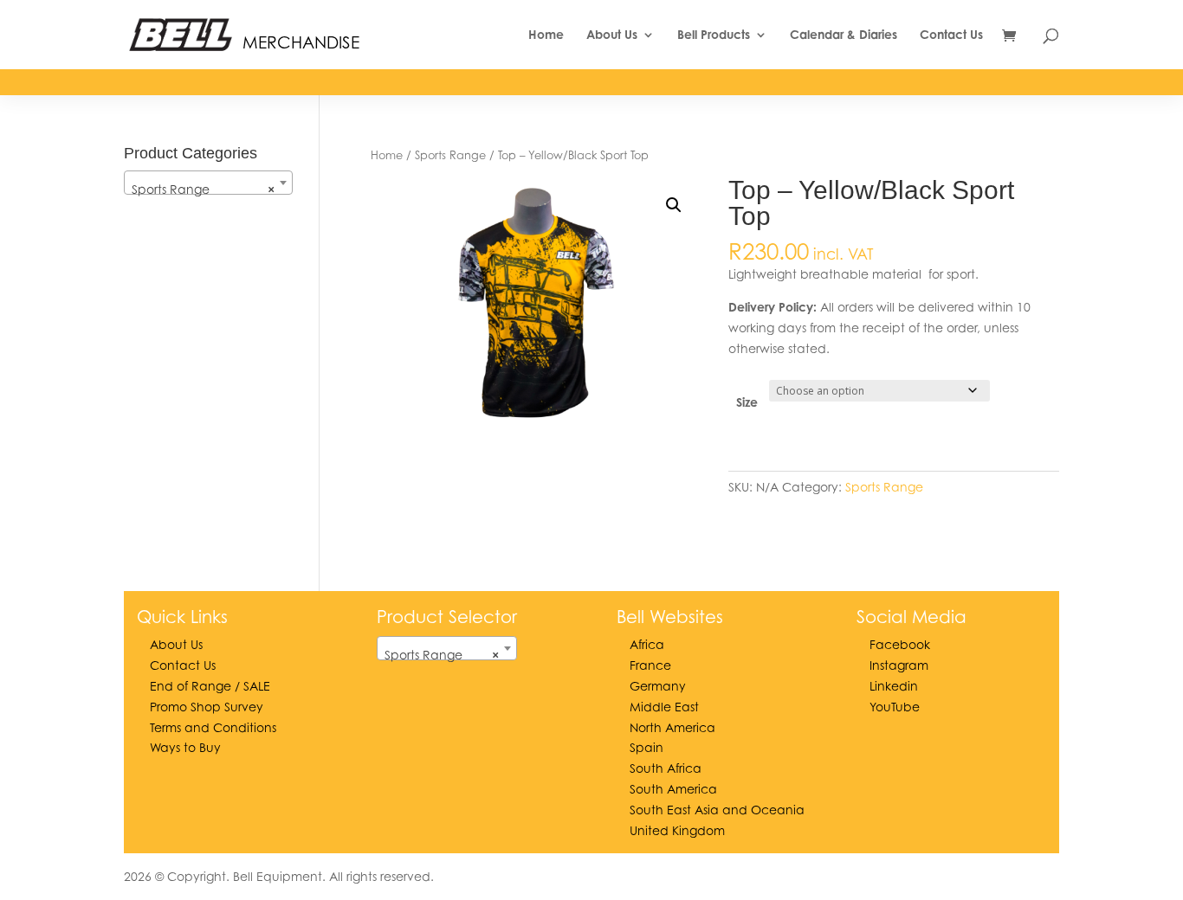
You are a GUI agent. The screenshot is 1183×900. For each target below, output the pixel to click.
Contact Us (951, 35)
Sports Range (450, 155)
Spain (646, 747)
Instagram (898, 665)
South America (673, 788)
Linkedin (893, 685)
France (650, 665)
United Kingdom (677, 830)
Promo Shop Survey (206, 706)
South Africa (665, 768)
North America (672, 727)
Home (546, 35)
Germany (658, 685)
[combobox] (208, 182)
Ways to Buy (185, 747)
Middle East (664, 706)
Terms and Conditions (213, 727)
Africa (647, 644)
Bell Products (713, 35)
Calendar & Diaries (843, 35)
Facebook (899, 644)
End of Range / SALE (210, 685)
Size (747, 402)
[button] (673, 205)
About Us (611, 35)
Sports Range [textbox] (203, 189)
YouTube (894, 706)
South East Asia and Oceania (717, 809)
